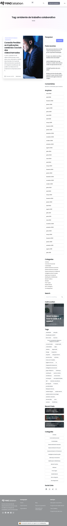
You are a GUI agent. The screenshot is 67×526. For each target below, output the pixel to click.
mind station (57, 375)
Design (47, 352)
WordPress (54, 402)
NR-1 (47, 381)
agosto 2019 (49, 249)
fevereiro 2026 (49, 100)
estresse (56, 357)
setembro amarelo (50, 396)
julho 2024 (48, 151)
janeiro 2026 (49, 104)
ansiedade (48, 332)
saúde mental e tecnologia (52, 394)
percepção (48, 383)
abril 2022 (48, 205)
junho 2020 (48, 231)
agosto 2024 (49, 147)
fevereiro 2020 (49, 238)
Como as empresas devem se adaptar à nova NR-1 (54, 341)
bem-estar (48, 337)
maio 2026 (48, 93)
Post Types (48, 282)
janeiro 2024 (49, 173)
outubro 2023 (49, 184)
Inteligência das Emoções (51, 273)
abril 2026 (48, 97)
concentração (49, 344)
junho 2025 (48, 111)
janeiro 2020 (49, 241)
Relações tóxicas (50, 389)
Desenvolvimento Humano (51, 267)
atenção (55, 332)
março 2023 (49, 194)
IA (56, 362)
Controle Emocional (50, 264)
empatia (48, 354)
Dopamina (54, 352)
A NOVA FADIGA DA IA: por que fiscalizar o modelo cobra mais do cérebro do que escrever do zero (54, 63)
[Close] (47, 523)
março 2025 (49, 122)
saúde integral (49, 391)
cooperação (58, 344)
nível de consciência (55, 381)
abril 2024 (48, 162)
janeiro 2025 (49, 129)
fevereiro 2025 (49, 126)
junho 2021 (48, 216)
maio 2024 (48, 158)
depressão (54, 349)
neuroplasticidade (58, 378)
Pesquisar (49, 37)
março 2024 (49, 166)
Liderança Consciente (50, 275)
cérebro (48, 349)
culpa (55, 346)
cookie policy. (43, 523)
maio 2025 (48, 115)
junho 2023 (48, 187)
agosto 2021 (49, 209)
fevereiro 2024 (49, 169)
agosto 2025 (49, 108)
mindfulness (49, 375)
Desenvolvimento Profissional (52, 271)
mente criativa (57, 373)
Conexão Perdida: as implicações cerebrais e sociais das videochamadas (13, 47)
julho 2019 (48, 252)
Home (33, 20)
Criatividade (48, 266)
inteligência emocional (51, 368)
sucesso (48, 402)
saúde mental (58, 391)
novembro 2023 (50, 180)
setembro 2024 (50, 144)
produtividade (49, 386)
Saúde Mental (48, 284)
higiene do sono (49, 362)
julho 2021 (48, 212)
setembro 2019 (49, 245)
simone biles (49, 399)
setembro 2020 (50, 227)
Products (56, 383)
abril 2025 (48, 119)
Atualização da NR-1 (50, 335)
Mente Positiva (48, 279)
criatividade (49, 346)
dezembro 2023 (50, 176)
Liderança (58, 370)
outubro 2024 (49, 140)
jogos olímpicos (49, 370)
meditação (48, 373)
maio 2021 (48, 220)
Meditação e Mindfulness (51, 277)
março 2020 (49, 234)
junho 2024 (48, 155)
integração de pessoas (51, 365)
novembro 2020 (50, 223)
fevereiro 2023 (49, 198)
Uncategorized (48, 288)
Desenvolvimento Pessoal (51, 269)
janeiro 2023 (49, 202)
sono (55, 399)
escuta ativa (49, 357)
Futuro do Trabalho (50, 360)
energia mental (56, 354)
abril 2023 (48, 191)
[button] (32, 2)
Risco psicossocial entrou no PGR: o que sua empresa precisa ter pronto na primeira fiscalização (54, 50)
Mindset (47, 281)
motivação (48, 378)
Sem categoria (48, 286)
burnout (55, 337)
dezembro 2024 (50, 133)
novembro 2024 (50, 137)
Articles (47, 262)
